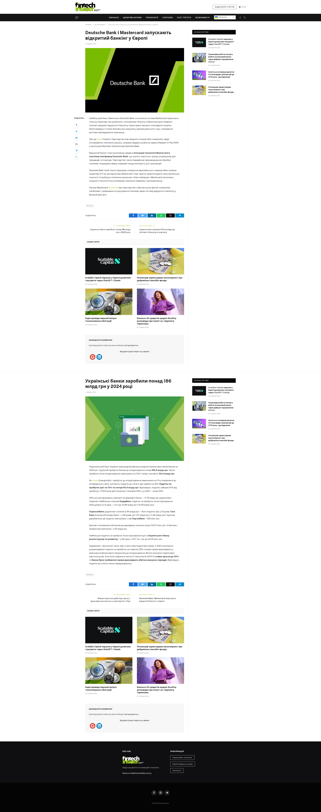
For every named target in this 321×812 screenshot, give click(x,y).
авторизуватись (131, 345)
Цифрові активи (132, 18)
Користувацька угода (183, 764)
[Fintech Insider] (87, 7)
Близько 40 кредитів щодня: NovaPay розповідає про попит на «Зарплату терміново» (156, 321)
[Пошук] (244, 17)
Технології (152, 18)
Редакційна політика (182, 757)
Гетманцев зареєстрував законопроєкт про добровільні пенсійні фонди (159, 279)
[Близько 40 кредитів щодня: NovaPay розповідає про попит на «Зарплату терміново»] (160, 302)
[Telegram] (76, 150)
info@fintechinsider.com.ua (140, 773)
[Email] (76, 144)
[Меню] (76, 17)
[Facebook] (76, 124)
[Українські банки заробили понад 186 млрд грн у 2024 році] (134, 428)
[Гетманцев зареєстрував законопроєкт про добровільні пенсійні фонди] (160, 261)
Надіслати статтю (225, 7)
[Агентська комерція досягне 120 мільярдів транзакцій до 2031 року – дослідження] (199, 75)
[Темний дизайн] (240, 17)
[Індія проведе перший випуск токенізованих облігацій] (108, 302)
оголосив (113, 187)
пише (99, 139)
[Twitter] (76, 131)
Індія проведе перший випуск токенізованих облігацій (101, 319)
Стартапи (167, 18)
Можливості (202, 18)
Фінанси (114, 18)
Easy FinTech (184, 18)
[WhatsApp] (76, 156)
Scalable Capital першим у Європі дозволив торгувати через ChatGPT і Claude (108, 279)
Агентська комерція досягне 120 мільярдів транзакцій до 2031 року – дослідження (221, 74)
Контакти (177, 770)
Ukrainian (222, 17)
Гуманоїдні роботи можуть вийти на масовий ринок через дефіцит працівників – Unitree (221, 58)
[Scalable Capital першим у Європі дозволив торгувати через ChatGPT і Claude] (108, 261)
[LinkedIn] (76, 137)
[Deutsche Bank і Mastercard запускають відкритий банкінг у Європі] (134, 80)
